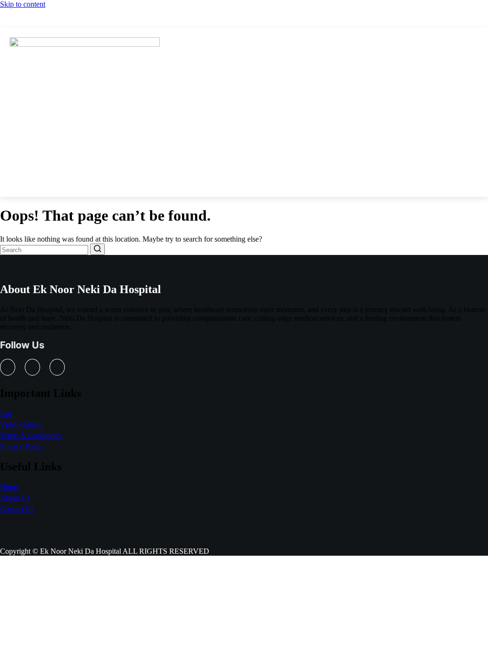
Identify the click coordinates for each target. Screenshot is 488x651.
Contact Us (17, 509)
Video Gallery (21, 424)
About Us (15, 498)
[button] (244, 46)
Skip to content (22, 4)
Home (9, 487)
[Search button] (97, 249)
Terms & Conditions (30, 435)
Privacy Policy (22, 446)
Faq (5, 413)
